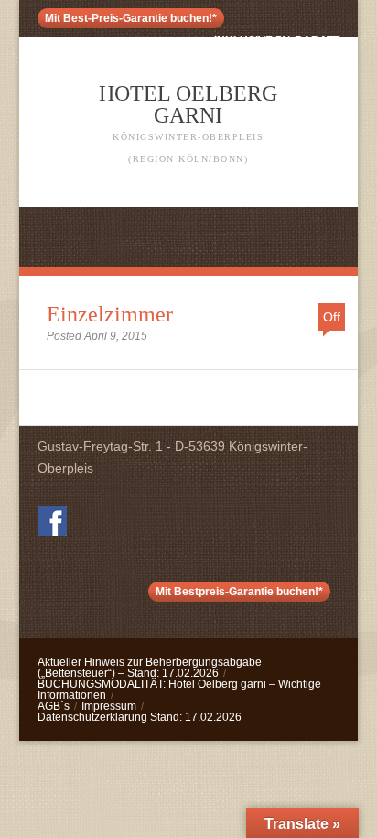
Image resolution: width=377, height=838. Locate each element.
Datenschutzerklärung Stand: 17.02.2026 (140, 717)
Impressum (108, 706)
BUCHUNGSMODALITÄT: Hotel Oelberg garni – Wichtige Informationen (179, 690)
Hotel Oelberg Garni (188, 123)
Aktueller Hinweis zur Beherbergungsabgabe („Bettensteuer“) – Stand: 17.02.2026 (150, 668)
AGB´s (54, 706)
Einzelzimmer (110, 314)
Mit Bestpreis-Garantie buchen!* (239, 591)
